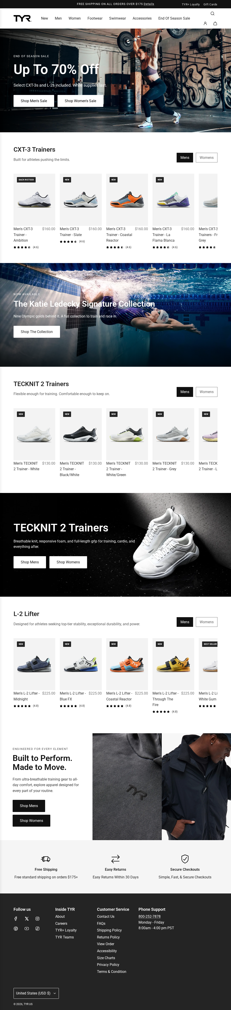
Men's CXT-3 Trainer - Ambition (23, 235)
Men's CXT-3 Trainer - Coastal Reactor (119, 235)
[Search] (212, 13)
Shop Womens (68, 562)
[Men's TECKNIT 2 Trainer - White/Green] (127, 434)
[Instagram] (37, 919)
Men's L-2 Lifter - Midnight (26, 696)
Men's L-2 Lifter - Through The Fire (165, 699)
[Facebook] (16, 919)
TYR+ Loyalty (191, 4)
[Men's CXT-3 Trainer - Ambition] (34, 200)
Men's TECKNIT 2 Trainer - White (26, 466)
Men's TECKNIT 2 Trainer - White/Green (118, 469)
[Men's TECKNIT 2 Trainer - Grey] (173, 434)
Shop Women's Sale (80, 101)
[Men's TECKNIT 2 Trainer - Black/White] (81, 434)
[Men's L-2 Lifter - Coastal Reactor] (127, 664)
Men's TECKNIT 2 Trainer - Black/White (72, 469)
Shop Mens (30, 562)
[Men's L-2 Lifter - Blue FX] (81, 664)
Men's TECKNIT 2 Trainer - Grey (164, 466)
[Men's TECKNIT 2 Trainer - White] (34, 434)
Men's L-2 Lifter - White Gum (212, 696)
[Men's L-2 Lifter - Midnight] (34, 664)
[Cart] (215, 23)
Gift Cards (210, 4)
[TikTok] (37, 929)
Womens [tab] (207, 157)
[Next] (212, 212)
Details (149, 4)
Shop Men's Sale (34, 101)
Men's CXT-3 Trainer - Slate (71, 232)
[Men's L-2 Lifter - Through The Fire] (173, 664)
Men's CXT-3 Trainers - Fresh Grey (211, 235)
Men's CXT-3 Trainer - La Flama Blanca (163, 235)
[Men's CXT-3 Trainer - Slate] (81, 200)
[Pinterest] (16, 929)
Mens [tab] (184, 157)
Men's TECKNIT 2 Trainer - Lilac (211, 466)
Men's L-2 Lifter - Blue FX (73, 696)
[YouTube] (27, 929)
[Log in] (205, 23)
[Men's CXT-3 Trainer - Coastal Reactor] (127, 200)
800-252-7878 (150, 916)
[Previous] (18, 212)
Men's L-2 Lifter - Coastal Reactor (119, 696)
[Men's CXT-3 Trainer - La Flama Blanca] (173, 200)
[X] (27, 919)
